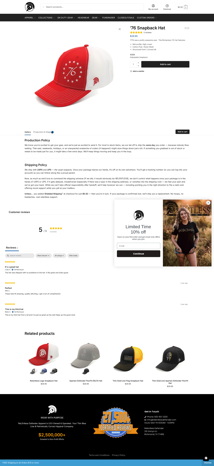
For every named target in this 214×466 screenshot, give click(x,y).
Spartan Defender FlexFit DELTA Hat (85, 381)
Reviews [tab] (12, 247)
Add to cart (165, 64)
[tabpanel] (96, 286)
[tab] (28, 132)
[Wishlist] (59, 343)
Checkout (167, 9)
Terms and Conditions (99, 455)
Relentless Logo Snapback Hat (43, 381)
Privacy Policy (118, 455)
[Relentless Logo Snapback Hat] (44, 358)
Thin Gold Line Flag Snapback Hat (128, 381)
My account (153, 9)
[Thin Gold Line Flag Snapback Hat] (128, 358)
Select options (44, 389)
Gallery (28, 132)
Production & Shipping (43, 132)
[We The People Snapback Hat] (188, 28)
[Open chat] (206, 458)
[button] (183, 7)
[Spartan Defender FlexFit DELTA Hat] (185, 28)
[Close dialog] (208, 203)
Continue (138, 253)
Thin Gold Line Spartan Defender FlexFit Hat (170, 382)
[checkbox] (73, 255)
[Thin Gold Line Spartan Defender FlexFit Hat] (170, 358)
